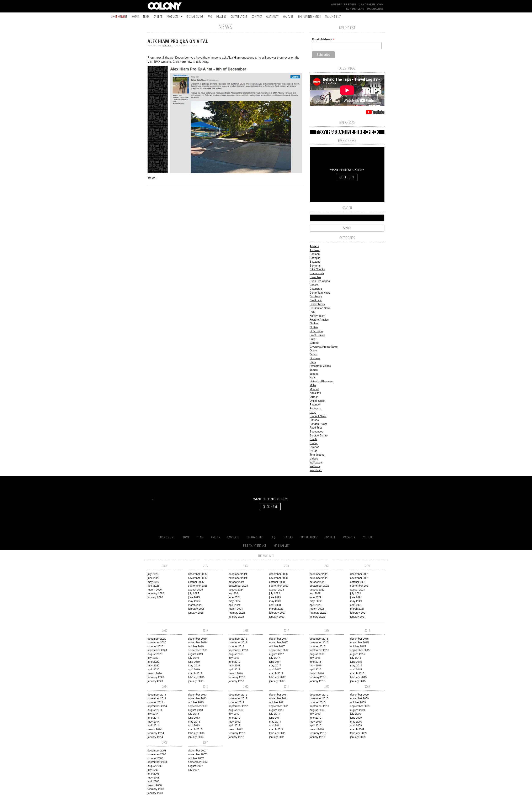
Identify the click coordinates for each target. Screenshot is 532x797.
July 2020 (153, 658)
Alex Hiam (234, 57)
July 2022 (315, 593)
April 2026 (153, 585)
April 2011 (275, 725)
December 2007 (197, 750)
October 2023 (277, 582)
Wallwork (315, 466)
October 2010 (317, 702)
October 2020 (155, 646)
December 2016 (319, 638)
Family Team (317, 316)
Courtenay (316, 296)
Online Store (317, 401)
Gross (313, 354)
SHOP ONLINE (119, 17)
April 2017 (275, 669)
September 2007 (197, 762)
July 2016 (315, 658)
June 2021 (356, 597)
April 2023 (275, 605)
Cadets (158, 17)
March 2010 (317, 729)
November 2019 (197, 642)
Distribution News (320, 308)
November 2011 (278, 698)
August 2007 (195, 766)
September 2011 (278, 706)
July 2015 (355, 658)
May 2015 (356, 665)
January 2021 (358, 616)
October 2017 (277, 646)
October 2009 (358, 702)
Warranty (272, 17)
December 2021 (359, 574)
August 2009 (357, 710)
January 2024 (236, 616)
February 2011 (277, 733)
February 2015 (358, 677)
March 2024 (236, 608)
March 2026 (155, 589)
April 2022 (315, 605)
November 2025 (197, 578)
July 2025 (193, 593)
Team (146, 17)
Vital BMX (154, 61)
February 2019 (196, 677)
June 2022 (315, 597)
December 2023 (278, 574)
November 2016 (319, 642)
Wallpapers (316, 462)
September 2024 (238, 585)
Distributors (239, 17)
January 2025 (195, 612)
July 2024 (234, 593)
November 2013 (197, 698)
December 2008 (157, 750)
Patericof (315, 404)
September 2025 (197, 585)
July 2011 (274, 713)
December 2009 (359, 694)
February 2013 (196, 733)
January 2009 (358, 737)
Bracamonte (317, 273)
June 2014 (153, 717)
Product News (318, 416)
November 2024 (238, 578)
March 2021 (357, 608)
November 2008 (157, 754)
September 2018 (238, 650)
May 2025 (194, 601)
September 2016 (319, 650)
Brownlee (315, 277)
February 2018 (237, 677)
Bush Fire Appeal (320, 281)
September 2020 (157, 650)
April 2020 (153, 669)
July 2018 (234, 658)
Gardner (314, 343)
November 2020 (157, 642)
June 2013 (194, 717)
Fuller (313, 339)
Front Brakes (317, 335)
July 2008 (153, 770)
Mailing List (333, 17)
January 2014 (155, 737)
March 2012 (236, 729)
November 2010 (319, 698)
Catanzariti (316, 288)
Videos (314, 458)
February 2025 (196, 608)
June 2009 (356, 717)
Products (172, 17)
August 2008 (155, 766)
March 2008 (155, 785)
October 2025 (196, 582)
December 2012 (238, 694)
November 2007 (197, 754)
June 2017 (275, 662)
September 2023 (278, 585)
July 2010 (315, 713)
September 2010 (319, 706)
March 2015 (357, 673)
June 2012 (234, 717)
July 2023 (274, 593)
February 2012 (237, 733)
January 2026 (155, 597)
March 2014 (155, 729)
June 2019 (194, 662)
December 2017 (278, 638)
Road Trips (316, 427)
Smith (313, 439)
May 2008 (153, 777)
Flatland (314, 323)
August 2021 (357, 589)
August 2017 (276, 654)
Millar (167, 45)
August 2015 (357, 654)
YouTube (288, 17)
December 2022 (319, 574)
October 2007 (196, 758)
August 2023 (276, 589)
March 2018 (236, 673)
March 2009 (357, 729)
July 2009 (355, 713)
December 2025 (197, 574)
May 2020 (153, 665)
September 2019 (197, 650)
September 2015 (359, 650)
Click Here (347, 177)
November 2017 (278, 642)
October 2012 (236, 702)
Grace (313, 350)
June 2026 (153, 578)
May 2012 (234, 721)
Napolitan (315, 393)
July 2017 (274, 658)
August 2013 (195, 710)
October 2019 (196, 646)
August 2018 (236, 654)
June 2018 (234, 662)
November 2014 (157, 698)
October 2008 (155, 758)
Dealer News (317, 304)
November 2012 (238, 698)
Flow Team (316, 331)
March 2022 (317, 608)
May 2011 (275, 721)
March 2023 (276, 608)
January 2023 (276, 616)
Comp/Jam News (320, 292)
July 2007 (193, 770)
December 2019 (197, 638)
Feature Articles (319, 319)
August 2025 (195, 589)
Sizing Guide (195, 17)
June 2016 (315, 662)
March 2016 (317, 673)
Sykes (313, 451)
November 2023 (278, 578)
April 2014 (153, 725)
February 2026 (156, 593)
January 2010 (317, 737)
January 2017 (276, 681)
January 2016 (317, 681)
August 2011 (276, 710)
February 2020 (156, 677)
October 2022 (317, 582)
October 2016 (317, 646)
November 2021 (359, 578)
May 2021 (356, 601)
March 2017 (276, 673)
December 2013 (197, 694)
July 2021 (355, 593)
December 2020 (157, 638)
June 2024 (234, 597)
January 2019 (195, 681)
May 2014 (153, 721)
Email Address (323, 39)
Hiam (313, 362)
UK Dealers (375, 8)
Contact (256, 17)
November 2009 (359, 698)
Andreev (315, 250)
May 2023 (275, 601)
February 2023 (277, 612)
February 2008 (156, 789)
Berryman (315, 265)
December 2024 (238, 574)
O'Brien (314, 397)
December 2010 (319, 694)
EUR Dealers (355, 8)
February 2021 (358, 612)
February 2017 (277, 677)
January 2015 (358, 681)
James (314, 370)
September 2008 (157, 762)
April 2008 (153, 781)
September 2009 (359, 706)
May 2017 (275, 665)
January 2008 (155, 793)
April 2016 (315, 669)
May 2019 (194, 665)
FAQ (210, 17)
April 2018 (234, 669)
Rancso (314, 420)
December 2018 (238, 638)
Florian (314, 327)
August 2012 (236, 710)
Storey (314, 443)
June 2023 (275, 597)
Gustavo (315, 358)
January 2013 (195, 737)
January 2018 (236, 681)
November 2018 (238, 642)
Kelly (313, 377)
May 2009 (356, 721)
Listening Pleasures (321, 381)
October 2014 (155, 702)
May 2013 (194, 721)
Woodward (316, 470)
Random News (318, 424)
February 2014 (156, 733)
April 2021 (356, 605)
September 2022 (319, 585)
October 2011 (277, 702)
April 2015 (356, 669)
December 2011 (278, 694)
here (183, 61)
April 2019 (194, 669)
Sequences (316, 431)
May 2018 (234, 665)
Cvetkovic (316, 300)
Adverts (314, 246)
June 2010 (315, 717)
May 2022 (315, 601)
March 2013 (195, 729)
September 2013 (197, 706)
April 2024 (234, 605)
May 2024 (234, 601)
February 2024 (237, 612)
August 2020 (155, 654)
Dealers (221, 17)
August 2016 (317, 654)
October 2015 (358, 646)
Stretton (314, 447)
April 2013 (194, 725)
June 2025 (194, 597)
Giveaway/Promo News (324, 346)
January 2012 (236, 737)
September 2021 (359, 585)
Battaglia (315, 258)
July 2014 (153, 713)
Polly (313, 412)
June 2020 (153, 662)
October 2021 (358, 582)
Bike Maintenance (309, 17)
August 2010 (317, 710)
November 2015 (359, 642)
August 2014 (155, 710)
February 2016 (318, 677)
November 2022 (319, 578)
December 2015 (359, 638)
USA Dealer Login (371, 4)
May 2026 (153, 582)
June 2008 (153, 773)
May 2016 (315, 665)
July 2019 (193, 658)
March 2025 (195, 605)
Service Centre (319, 435)
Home (135, 17)
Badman (315, 254)
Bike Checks (317, 269)
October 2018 (236, 646)
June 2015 (356, 662)
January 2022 (317, 616)
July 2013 (193, 713)
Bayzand (315, 261)
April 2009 (356, 725)
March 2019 (195, 673)
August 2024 (236, 589)
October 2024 (236, 582)
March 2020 (155, 673)
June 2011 (275, 717)
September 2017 (278, 650)
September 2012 (238, 706)
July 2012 (234, 713)
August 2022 (317, 589)
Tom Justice (317, 454)
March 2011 (276, 729)
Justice (314, 374)
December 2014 (157, 694)
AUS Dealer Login (343, 4)
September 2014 (157, 706)
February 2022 (318, 612)
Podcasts (315, 408)
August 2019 (195, 654)
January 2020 (155, 681)
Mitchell (314, 389)
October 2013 (196, 702)
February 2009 (358, 733)
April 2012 (234, 725)
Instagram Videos (320, 366)
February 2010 (318, 733)
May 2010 (315, 721)
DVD (312, 312)
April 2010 (315, 725)
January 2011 (276, 737)
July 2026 (153, 574)
